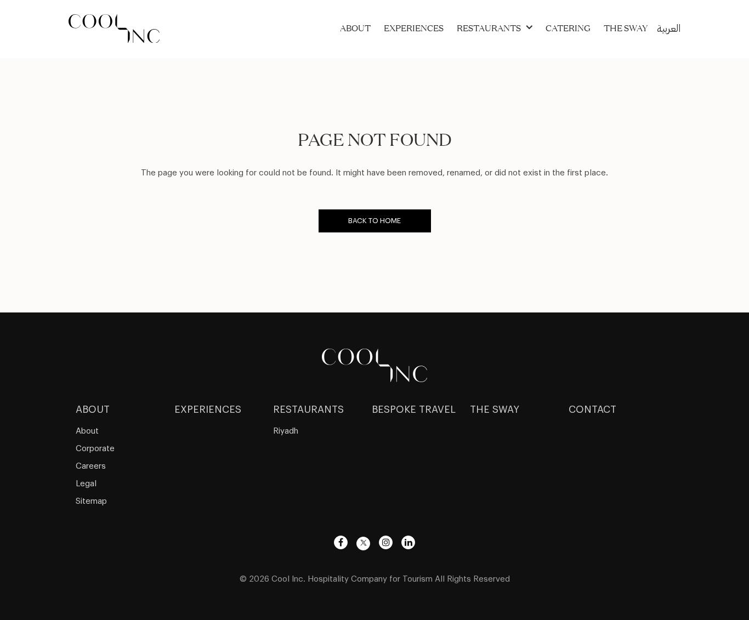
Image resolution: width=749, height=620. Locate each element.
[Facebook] (341, 542)
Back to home (374, 220)
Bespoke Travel (414, 409)
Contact (592, 409)
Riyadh (285, 431)
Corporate (95, 449)
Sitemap (91, 501)
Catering (568, 27)
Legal (86, 484)
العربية (668, 28)
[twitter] (363, 543)
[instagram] (386, 542)
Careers (91, 466)
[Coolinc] (374, 363)
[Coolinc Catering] (114, 26)
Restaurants (489, 27)
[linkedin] (408, 542)
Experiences (414, 27)
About (355, 27)
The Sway (626, 27)
